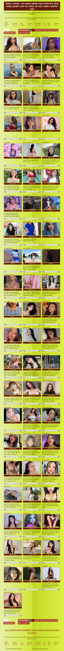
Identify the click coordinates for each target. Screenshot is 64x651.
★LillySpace (7, 486)
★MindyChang (8, 513)
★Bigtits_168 (7, 168)
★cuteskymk (26, 539)
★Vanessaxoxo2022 (47, 380)
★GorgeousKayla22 (28, 36)
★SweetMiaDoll (8, 36)
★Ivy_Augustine (46, 513)
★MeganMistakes (8, 592)
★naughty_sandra (28, 274)
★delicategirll (7, 380)
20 (25, 32)
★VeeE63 (44, 566)
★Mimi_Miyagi (46, 539)
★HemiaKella (45, 142)
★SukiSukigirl (26, 460)
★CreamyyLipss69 (9, 433)
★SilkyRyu (45, 36)
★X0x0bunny (26, 513)
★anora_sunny (46, 248)
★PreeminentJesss (47, 407)
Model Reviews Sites (7, 24)
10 (56, 30)
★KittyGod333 (46, 301)
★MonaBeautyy (46, 221)
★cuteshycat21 (27, 433)
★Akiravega (45, 168)
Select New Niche (9, 32)
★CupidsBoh (45, 486)
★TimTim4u (7, 142)
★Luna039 (45, 274)
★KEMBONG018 (8, 248)
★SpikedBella (45, 460)
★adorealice (26, 380)
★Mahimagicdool (8, 115)
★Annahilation (8, 539)
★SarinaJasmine (27, 486)
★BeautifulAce (46, 195)
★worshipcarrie (27, 354)
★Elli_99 (25, 89)
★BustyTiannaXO (8, 460)
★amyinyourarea (27, 195)
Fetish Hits (46, 648)
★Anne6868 (26, 301)
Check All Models (23, 30)
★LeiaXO (25, 407)
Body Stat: (13, 51)
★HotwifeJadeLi (8, 354)
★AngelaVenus (46, 433)
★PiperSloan (26, 566)
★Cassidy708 (7, 407)
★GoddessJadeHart (9, 274)
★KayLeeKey (45, 354)
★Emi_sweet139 (27, 142)
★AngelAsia (45, 89)
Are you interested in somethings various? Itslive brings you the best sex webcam (32, 631)
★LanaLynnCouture (9, 327)
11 (19, 32)
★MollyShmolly (8, 89)
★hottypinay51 (27, 221)
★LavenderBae (27, 115)
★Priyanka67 (7, 566)
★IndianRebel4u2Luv (9, 195)
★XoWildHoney (46, 327)
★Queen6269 (45, 115)
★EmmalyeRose (27, 248)
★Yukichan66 (26, 327)
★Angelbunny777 (8, 221)
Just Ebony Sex (49, 24)
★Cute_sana (7, 301)
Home (6, 30)
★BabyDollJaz (27, 62)
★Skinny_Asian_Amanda (10, 62)
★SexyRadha (26, 168)
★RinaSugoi (45, 62)
